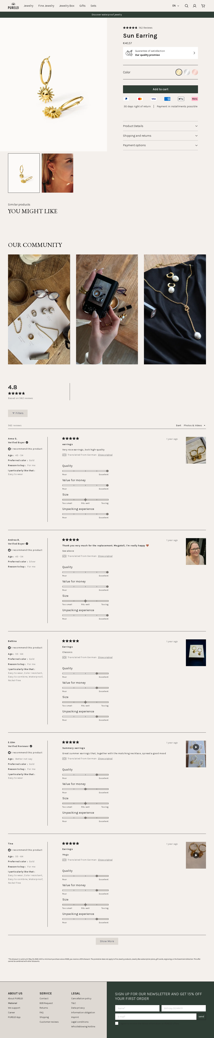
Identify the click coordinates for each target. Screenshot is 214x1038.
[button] (137, 28)
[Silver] (187, 72)
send (201, 1016)
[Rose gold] (195, 72)
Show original (105, 455)
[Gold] (179, 72)
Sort (179, 425)
